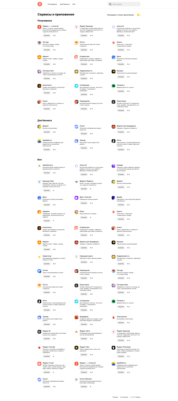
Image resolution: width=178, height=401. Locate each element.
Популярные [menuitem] (52, 4)
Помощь (115, 397)
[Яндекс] (39, 4)
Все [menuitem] (74, 4)
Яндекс (138, 397)
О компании (124, 397)
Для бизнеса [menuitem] (65, 4)
